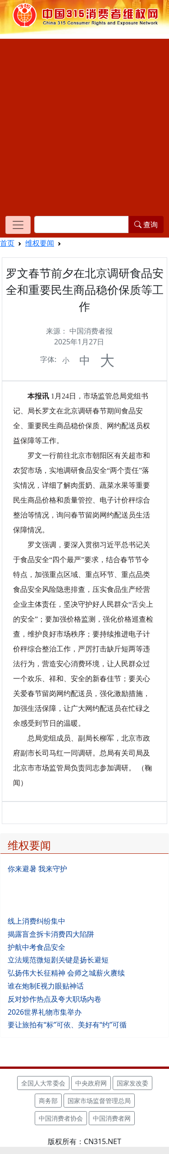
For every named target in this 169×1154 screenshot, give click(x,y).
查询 (150, 224)
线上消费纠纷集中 (36, 921)
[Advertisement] (84, 123)
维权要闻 (39, 243)
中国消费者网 (112, 1118)
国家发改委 (132, 1083)
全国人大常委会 (43, 1083)
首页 (7, 243)
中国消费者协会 (61, 1118)
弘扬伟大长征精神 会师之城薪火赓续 (66, 973)
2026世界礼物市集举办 (45, 1012)
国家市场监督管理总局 (99, 1100)
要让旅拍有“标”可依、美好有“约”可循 (67, 1025)
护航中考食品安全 (36, 947)
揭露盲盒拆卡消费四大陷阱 (51, 934)
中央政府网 (91, 1083)
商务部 (48, 1100)
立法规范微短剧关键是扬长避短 (58, 960)
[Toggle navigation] (18, 225)
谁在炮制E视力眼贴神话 (46, 986)
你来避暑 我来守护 (37, 869)
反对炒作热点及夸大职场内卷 (54, 999)
